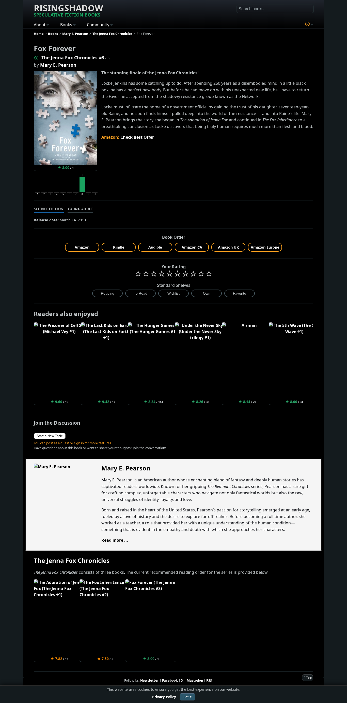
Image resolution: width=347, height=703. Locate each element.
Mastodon (195, 680)
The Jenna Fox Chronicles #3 (72, 57)
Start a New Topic (50, 436)
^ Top (308, 677)
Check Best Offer (137, 137)
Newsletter (149, 680)
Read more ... (114, 540)
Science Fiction (49, 209)
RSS (209, 680)
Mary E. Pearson (58, 65)
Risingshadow (68, 10)
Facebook (170, 680)
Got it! (187, 697)
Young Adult (80, 209)
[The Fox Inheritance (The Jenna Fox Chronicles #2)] (36, 57)
